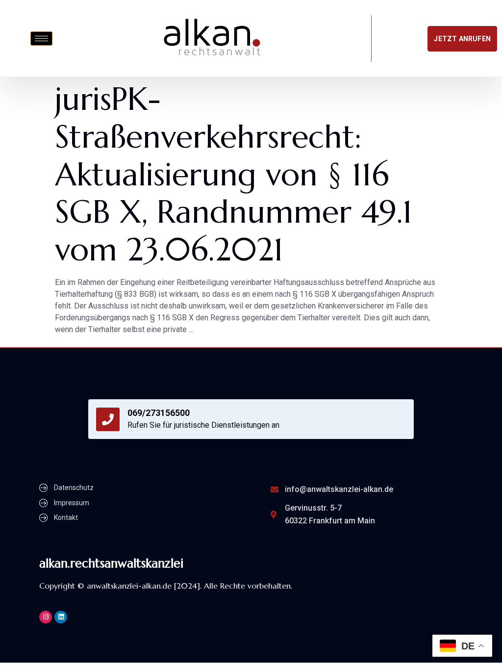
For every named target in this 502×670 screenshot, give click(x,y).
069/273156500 (158, 413)
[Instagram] (45, 617)
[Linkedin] (60, 617)
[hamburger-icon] (41, 38)
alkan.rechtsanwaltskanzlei (111, 563)
